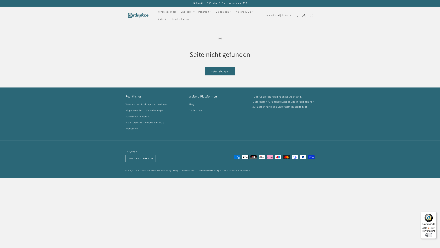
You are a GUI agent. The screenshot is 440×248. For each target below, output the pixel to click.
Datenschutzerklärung (137, 116)
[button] (187, 11)
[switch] (428, 235)
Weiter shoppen (220, 71)
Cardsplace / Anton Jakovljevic (146, 170)
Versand (233, 170)
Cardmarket (195, 110)
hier (304, 106)
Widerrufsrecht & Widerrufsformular (145, 122)
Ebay (191, 104)
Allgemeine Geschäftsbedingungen (144, 110)
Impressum (131, 128)
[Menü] (434, 214)
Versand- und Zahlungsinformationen (146, 104)
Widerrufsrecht (188, 170)
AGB (224, 170)
